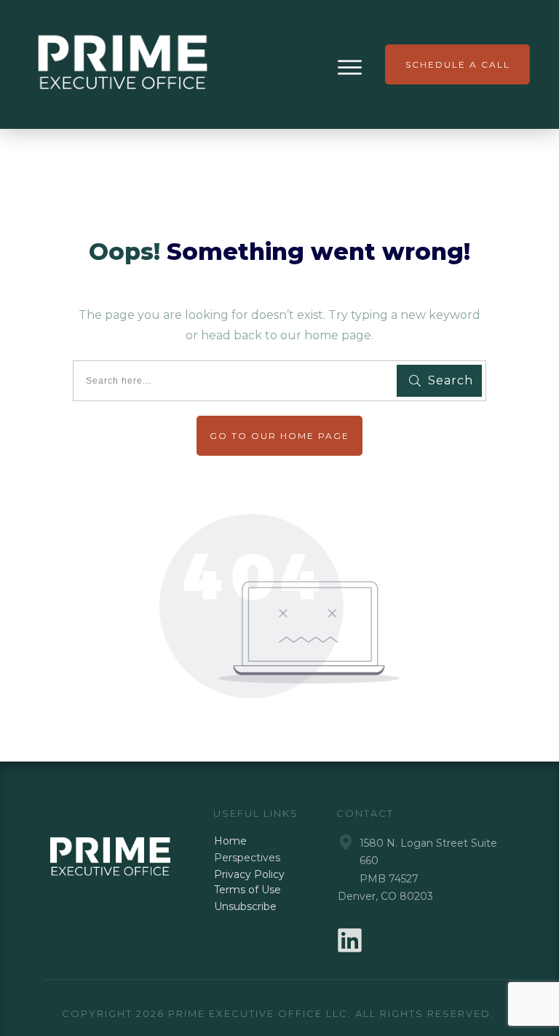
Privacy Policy (249, 874)
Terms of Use (247, 889)
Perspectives (247, 857)
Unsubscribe (245, 906)
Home (230, 840)
